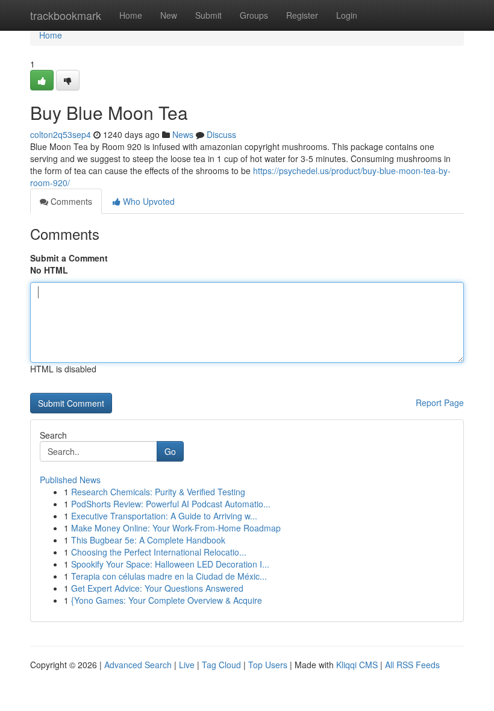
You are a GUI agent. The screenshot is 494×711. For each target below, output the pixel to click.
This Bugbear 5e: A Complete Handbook (148, 540)
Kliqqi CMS (357, 665)
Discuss (221, 134)
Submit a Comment (69, 258)
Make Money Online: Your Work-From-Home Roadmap (176, 528)
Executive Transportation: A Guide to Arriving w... (164, 516)
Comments (70, 201)
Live (187, 665)
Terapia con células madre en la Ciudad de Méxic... (169, 576)
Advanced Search (138, 665)
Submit (208, 15)
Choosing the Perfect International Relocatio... (158, 552)
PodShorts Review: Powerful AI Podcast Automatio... (170, 504)
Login (346, 15)
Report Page (440, 402)
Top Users (267, 665)
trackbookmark (65, 15)
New (168, 15)
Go (170, 451)
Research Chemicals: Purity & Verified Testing (158, 492)
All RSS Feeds (412, 665)
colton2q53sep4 (60, 134)
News (182, 134)
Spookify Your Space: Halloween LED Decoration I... (170, 564)
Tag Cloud (221, 665)
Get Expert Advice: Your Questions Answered (157, 588)
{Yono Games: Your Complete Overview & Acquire (166, 600)
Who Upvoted (147, 201)
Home (130, 15)
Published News (70, 480)
